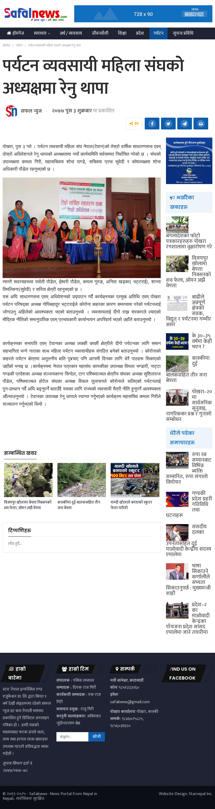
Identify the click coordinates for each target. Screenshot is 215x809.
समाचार (40, 33)
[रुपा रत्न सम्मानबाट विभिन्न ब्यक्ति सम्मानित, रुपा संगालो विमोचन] (177, 460)
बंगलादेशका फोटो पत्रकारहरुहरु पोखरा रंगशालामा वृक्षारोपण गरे (189, 241)
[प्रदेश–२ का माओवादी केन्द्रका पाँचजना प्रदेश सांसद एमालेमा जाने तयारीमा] (177, 610)
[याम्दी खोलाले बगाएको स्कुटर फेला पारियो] (135, 480)
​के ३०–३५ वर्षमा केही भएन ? (202, 341)
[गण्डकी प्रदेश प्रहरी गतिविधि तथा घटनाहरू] (177, 499)
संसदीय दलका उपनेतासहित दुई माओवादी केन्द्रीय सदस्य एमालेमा (188, 540)
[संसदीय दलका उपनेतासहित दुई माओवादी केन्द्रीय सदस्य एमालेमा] (177, 532)
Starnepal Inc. (200, 793)
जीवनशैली (100, 33)
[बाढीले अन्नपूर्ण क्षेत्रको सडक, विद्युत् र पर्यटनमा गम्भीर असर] (177, 302)
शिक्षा (122, 33)
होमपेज (18, 33)
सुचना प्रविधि (183, 33)
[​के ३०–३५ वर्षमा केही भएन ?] (177, 341)
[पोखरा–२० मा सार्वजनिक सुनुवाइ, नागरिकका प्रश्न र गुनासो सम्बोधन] (177, 397)
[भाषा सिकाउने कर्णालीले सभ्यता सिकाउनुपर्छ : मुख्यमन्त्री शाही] (177, 571)
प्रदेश (140, 33)
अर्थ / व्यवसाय (71, 33)
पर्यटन (158, 33)
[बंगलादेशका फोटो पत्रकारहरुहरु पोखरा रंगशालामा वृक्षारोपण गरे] (177, 224)
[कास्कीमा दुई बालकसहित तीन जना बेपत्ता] (81, 480)
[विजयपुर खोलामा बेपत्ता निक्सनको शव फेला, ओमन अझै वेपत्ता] (28, 480)
